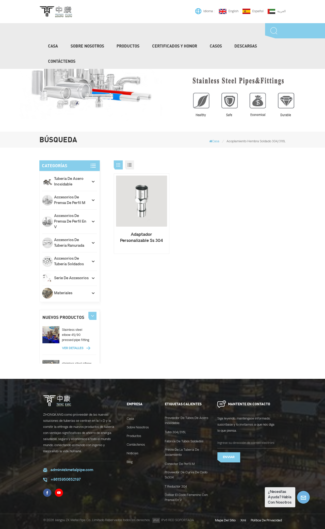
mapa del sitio (225, 520)
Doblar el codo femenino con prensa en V (186, 497)
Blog (130, 462)
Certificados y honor (174, 46)
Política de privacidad (266, 520)
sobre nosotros (138, 427)
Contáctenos (61, 61)
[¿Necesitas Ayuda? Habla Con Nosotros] (303, 497)
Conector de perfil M (180, 464)
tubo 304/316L (175, 432)
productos (128, 46)
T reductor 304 (176, 487)
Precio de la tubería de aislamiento (182, 452)
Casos (216, 46)
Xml (243, 520)
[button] (92, 316)
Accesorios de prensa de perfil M (69, 200)
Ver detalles (73, 348)
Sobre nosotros (87, 46)
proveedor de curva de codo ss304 (186, 475)
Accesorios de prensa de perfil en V (70, 221)
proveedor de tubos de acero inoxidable (186, 420)
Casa (53, 46)
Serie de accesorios (71, 278)
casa (130, 419)
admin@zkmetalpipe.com (72, 470)
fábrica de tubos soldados (184, 441)
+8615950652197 (66, 479)
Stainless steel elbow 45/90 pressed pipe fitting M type (75, 335)
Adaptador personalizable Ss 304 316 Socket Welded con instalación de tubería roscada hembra (141, 238)
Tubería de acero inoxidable (69, 182)
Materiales (63, 293)
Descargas (245, 46)
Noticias (132, 453)
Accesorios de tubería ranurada (69, 243)
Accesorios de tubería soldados (69, 261)
